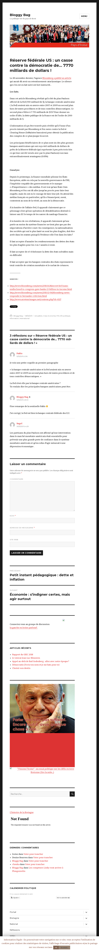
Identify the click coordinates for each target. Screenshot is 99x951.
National (14, 924)
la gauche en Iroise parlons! (23, 627)
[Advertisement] (42, 750)
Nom (13, 516)
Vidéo (12, 936)
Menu (84, 16)
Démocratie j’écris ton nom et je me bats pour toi (36, 665)
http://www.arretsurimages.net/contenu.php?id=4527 (35, 299)
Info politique (65, 316)
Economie (52, 316)
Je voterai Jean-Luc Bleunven (26, 658)
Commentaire (16, 479)
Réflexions (15, 930)
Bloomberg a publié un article (56, 78)
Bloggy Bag (20, 15)
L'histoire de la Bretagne (22, 812)
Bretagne (14, 918)
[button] (15, 897)
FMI (58, 316)
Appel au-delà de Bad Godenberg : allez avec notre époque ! (40, 661)
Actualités (38, 316)
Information (14, 318)
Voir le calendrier (62, 898)
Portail (13, 912)
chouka (15, 864)
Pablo (19, 353)
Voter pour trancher (33, 854)
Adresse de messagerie (22, 528)
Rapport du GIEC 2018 (22, 654)
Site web (14, 540)
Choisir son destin (21, 668)
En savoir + (64, 947)
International (24, 318)
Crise (45, 316)
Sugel (19, 423)
